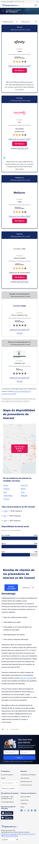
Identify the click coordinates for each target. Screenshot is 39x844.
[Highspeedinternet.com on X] (25, 810)
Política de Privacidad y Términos (26, 834)
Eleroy (6, 485)
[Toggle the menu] (36, 5)
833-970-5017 (22, 282)
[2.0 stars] (17, 61)
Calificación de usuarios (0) (19, 330)
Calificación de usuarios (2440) (19, 66)
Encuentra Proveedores (7, 774)
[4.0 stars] (22, 61)
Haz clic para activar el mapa (19, 449)
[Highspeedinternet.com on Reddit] (32, 810)
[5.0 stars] (25, 61)
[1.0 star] (14, 61)
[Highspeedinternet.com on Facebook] (21, 810)
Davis (23, 492)
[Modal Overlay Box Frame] (19, 749)
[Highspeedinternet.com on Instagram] (28, 810)
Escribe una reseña (11, 588)
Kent (5, 492)
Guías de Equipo (24, 778)
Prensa (22, 807)
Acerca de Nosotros (25, 796)
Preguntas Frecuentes (26, 781)
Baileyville (24, 496)
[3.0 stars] (19, 61)
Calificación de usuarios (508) (19, 216)
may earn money (7, 1)
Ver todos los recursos (26, 785)
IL (7, 729)
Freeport (7, 489)
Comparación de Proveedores (28, 774)
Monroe (6, 499)
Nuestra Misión (24, 800)
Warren (23, 489)
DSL (5, 516)
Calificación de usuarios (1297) (19, 139)
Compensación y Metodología (8, 834)
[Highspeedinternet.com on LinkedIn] (35, 810)
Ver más (19, 333)
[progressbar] (20, 538)
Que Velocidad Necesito (7, 802)
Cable (6, 511)
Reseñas (3, 778)
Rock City (24, 485)
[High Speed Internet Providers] (11, 5)
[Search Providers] (16, 783)
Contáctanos (23, 803)
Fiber (5, 521)
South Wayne (8, 496)
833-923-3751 (23, 148)
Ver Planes (17, 70)
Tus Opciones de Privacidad (10, 835)
